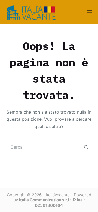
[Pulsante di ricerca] (86, 147)
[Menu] (89, 12)
